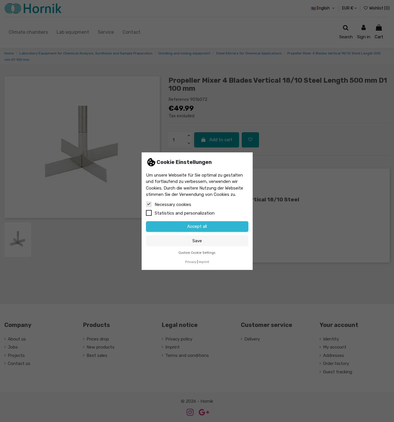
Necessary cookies (173, 204)
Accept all (197, 226)
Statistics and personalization (185, 212)
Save (197, 240)
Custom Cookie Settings (197, 252)
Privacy (190, 262)
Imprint (203, 262)
